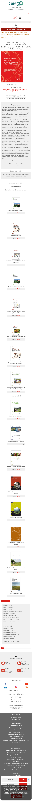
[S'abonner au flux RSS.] (26, 687)
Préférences (11, 796)
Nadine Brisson (6, 89)
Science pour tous (16, 767)
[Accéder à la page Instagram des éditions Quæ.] (16, 687)
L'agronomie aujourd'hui (16, 593)
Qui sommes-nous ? (16, 717)
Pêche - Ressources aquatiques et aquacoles (16, 763)
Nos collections (16, 719)
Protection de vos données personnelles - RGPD (16, 740)
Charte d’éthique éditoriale (16, 736)
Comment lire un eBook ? (8, 638)
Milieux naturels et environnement (16, 759)
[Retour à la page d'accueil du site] (16, 4)
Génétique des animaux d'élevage (16, 441)
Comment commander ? (16, 725)
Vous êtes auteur (16, 775)
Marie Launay (18, 89)
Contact (16, 730)
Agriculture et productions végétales (16, 750)
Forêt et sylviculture (16, 757)
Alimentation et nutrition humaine (16, 753)
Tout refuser (16, 798)
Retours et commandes (16, 745)
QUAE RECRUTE (16, 743)
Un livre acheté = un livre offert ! (16, 29)
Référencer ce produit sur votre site (16, 98)
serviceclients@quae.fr (16, 693)
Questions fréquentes (16, 738)
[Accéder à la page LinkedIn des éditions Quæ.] (5, 687)
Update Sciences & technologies (18, 95)
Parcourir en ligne (12, 84)
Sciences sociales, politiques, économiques (16, 770)
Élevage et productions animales (16, 755)
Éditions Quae (10, 607)
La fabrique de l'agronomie (16, 416)
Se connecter (16, 27)
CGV (16, 721)
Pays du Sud (16, 761)
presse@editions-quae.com (16, 707)
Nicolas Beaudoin (17, 90)
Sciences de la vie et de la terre (16, 765)
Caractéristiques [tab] (6, 600)
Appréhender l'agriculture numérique (16, 286)
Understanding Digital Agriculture (16, 210)
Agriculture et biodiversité (16, 517)
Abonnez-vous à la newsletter (15, 17)
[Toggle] (20, 17)
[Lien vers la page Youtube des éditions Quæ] (26, 683)
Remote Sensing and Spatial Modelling (16, 336)
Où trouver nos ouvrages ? (16, 728)
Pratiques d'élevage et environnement (16, 466)
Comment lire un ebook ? (16, 732)
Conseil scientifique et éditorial (16, 734)
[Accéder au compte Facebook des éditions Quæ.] (5, 683)
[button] (16, 170)
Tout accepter (20, 796)
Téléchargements (16, 723)
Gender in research (16, 235)
